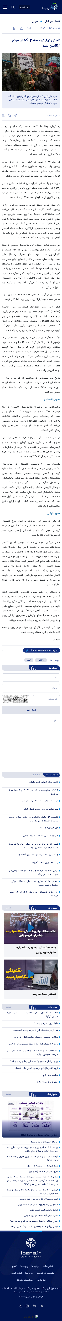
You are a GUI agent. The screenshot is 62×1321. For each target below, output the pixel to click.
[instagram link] (27, 1306)
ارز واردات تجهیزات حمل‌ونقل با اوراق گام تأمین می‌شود (33, 894)
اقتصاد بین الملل (52, 21)
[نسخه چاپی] (14, 28)
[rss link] (20, 1306)
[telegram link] (41, 1306)
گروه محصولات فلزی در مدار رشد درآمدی (38, 1199)
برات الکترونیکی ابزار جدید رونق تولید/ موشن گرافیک (33, 1044)
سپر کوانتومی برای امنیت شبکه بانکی (40, 809)
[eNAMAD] (31, 1317)
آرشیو (14, 1266)
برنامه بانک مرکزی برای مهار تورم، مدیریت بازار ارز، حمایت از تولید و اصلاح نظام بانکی (32, 1149)
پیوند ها (24, 1266)
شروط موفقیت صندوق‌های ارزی (43, 1171)
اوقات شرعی (16, 1273)
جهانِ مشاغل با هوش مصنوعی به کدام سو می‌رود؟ (34, 1221)
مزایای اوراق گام (50, 1075)
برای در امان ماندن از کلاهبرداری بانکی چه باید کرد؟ (34, 1061)
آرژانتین (41, 660)
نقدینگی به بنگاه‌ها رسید (44, 994)
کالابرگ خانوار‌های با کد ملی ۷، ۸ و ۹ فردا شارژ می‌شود (33, 792)
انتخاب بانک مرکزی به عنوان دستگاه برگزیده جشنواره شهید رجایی (33, 883)
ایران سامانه (24, 1296)
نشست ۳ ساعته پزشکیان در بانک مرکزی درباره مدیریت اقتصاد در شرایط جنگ (33, 819)
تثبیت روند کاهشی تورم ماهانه (43, 782)
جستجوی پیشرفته (24, 1280)
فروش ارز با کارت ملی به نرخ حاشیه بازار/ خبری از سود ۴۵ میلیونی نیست (32, 1191)
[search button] (12, 7)
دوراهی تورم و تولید (49, 828)
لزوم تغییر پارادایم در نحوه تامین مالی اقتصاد (36, 1068)
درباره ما (35, 1266)
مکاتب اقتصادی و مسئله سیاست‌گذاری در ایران (36, 1037)
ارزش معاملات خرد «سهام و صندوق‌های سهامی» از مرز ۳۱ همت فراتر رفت (33, 872)
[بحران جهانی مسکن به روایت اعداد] (31, 1119)
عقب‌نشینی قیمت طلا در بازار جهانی (41, 1215)
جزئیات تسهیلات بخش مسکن (43, 1142)
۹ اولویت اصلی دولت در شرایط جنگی (40, 836)
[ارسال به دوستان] (28, 28)
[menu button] (5, 7)
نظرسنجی (41, 1280)
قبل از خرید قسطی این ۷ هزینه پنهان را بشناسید (35, 1030)
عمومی (35, 21)
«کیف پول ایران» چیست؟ (46, 1023)
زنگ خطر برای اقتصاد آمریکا (45, 862)
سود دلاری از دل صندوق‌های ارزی (42, 1166)
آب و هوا (29, 1273)
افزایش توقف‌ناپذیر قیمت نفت (44, 1210)
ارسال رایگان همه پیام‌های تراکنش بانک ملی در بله (34, 1226)
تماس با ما (48, 1266)
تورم (29, 660)
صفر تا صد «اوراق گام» (47, 1082)
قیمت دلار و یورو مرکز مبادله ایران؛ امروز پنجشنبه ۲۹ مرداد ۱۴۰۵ (32, 1158)
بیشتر (6, 908)
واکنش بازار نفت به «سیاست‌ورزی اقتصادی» (38, 854)
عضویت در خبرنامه (45, 1273)
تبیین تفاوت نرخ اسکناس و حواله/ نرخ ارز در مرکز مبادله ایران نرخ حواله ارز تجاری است (33, 846)
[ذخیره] (21, 28)
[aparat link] (34, 1306)
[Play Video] (31, 928)
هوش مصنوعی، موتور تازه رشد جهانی (40, 801)
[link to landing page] (41, 7)
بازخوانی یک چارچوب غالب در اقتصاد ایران (38, 1204)
